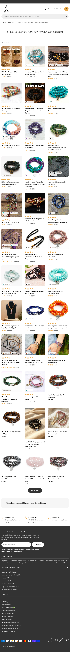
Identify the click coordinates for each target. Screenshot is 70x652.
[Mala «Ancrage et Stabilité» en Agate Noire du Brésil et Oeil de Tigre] (58, 56)
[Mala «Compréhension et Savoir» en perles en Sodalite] (58, 204)
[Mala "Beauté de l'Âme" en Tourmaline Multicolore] (58, 463)
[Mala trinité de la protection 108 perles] (58, 166)
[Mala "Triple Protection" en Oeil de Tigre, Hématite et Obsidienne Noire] (35, 423)
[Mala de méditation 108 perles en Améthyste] (58, 344)
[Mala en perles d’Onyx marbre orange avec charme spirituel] (58, 310)
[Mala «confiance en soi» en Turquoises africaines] (11, 166)
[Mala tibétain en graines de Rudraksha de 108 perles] (11, 310)
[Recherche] (66, 16)
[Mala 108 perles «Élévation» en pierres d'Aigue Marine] (11, 275)
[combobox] (35, 16)
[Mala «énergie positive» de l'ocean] (35, 381)
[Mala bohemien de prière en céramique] (11, 93)
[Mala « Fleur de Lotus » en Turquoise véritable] (58, 93)
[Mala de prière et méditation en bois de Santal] (11, 56)
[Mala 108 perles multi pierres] (11, 205)
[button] (5, 69)
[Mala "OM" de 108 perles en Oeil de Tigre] (11, 418)
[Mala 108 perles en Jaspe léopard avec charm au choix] (35, 344)
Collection (11, 23)
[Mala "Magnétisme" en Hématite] (11, 463)
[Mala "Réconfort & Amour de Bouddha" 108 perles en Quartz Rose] (35, 463)
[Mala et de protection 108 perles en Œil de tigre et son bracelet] (11, 344)
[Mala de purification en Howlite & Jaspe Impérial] (35, 56)
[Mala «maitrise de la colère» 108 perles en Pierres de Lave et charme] (35, 93)
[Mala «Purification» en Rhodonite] (58, 239)
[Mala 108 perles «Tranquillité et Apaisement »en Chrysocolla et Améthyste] (35, 166)
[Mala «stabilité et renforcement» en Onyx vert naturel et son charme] (58, 129)
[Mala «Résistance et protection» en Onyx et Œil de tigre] (35, 239)
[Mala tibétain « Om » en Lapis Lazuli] (35, 310)
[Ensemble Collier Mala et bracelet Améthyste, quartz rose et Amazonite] (11, 239)
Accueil (3, 23)
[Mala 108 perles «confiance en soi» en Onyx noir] (35, 275)
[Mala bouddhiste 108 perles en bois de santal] (35, 203)
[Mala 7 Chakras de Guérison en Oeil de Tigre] (58, 381)
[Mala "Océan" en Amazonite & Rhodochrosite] (58, 418)
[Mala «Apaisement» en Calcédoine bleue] (58, 275)
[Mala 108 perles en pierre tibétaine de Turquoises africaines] (11, 381)
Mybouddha (10, 646)
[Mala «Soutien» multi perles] (11, 129)
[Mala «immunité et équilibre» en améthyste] (35, 129)
